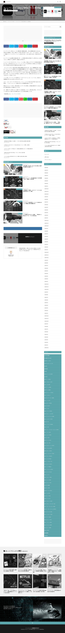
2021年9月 (46, 323)
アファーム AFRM (48, 387)
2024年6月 (46, 236)
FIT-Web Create (32, 629)
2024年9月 (46, 228)
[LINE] (25, 46)
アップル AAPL (47, 384)
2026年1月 (46, 186)
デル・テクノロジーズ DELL (49, 453)
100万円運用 (47, 355)
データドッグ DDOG (48, 456)
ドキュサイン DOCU (48, 464)
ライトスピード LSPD (48, 514)
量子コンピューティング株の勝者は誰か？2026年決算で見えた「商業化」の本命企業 (32, 179)
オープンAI (47, 408)
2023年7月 (46, 265)
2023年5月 (46, 270)
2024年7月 (46, 233)
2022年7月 (46, 297)
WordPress (42, 629)
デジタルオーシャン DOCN (49, 445)
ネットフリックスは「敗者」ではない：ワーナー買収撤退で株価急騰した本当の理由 (40, 571)
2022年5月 (46, 302)
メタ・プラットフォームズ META (50, 509)
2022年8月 (46, 294)
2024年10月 (46, 225)
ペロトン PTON (47, 495)
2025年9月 (46, 196)
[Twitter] (11, 46)
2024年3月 (46, 244)
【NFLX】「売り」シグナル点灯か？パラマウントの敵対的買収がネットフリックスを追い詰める (10, 591)
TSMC (46, 376)
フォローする (30, 238)
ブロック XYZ (47, 487)
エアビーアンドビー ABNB (49, 397)
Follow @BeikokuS (26, 250)
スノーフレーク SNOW (49, 424)
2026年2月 (46, 183)
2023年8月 (46, 262)
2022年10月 (46, 289)
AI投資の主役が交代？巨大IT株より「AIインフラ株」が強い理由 (14, 152)
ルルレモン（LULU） (48, 519)
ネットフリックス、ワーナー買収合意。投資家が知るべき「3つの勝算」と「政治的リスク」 (25, 591)
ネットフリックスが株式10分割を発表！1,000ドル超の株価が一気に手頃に (40, 591)
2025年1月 (46, 217)
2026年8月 (46, 167)
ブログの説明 (47, 485)
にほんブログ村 (6, 121)
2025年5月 (46, 207)
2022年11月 (46, 286)
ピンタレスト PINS (48, 477)
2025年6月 (46, 204)
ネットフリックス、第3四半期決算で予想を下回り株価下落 (54, 591)
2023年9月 (46, 260)
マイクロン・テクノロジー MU (57, 49)
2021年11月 (46, 318)
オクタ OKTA (47, 405)
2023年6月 (46, 268)
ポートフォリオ (47, 498)
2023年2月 (46, 278)
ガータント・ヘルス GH (49, 413)
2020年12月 (46, 347)
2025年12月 (46, 188)
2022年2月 (46, 310)
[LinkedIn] (29, 46)
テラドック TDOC (48, 440)
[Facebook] (6, 46)
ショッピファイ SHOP (49, 419)
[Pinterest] (35, 46)
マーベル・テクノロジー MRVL (50, 506)
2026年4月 (46, 178)
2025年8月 (46, 199)
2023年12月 (46, 252)
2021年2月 (46, 342)
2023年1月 (46, 281)
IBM (46, 371)
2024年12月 (46, 220)
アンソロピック (20, 201)
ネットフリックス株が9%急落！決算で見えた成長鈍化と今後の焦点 (10, 570)
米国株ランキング (6, 124)
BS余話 (46, 368)
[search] (60, 27)
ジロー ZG (47, 421)
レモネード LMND (48, 527)
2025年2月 (46, 215)
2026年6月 (46, 172)
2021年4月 (46, 337)
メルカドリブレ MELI (48, 511)
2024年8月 (46, 231)
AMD (46, 366)
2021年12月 (46, 315)
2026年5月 (46, 175)
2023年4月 (46, 273)
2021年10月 (46, 321)
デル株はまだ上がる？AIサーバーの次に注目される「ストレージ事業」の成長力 (17, 144)
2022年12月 (46, 284)
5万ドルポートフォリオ (49, 363)
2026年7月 (46, 170)
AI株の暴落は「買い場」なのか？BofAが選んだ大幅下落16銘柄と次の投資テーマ (32, 166)
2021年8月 (46, 326)
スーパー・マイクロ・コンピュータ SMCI (52, 429)
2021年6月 (46, 331)
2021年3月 (46, 339)
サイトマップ (8, 1)
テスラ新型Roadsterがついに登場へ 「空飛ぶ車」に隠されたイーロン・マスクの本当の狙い (32, 215)
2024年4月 (46, 241)
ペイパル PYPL (47, 493)
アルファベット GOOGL (49, 392)
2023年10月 (46, 257)
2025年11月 (46, 191)
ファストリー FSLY (48, 482)
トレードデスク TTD (48, 461)
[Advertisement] (23, 33)
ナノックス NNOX (48, 466)
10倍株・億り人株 (48, 358)
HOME (5, 21)
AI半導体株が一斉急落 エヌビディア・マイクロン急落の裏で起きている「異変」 (32, 191)
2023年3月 (46, 276)
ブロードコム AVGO (48, 490)
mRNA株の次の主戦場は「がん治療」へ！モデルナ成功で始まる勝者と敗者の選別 (17, 141)
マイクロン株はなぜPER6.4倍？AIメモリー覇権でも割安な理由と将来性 (15, 156)
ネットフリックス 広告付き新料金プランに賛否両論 (23, 21)
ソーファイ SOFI (48, 432)
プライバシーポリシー (48, 159)
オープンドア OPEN (48, 411)
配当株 (46, 535)
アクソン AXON (47, 379)
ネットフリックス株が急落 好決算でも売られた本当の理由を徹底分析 (25, 570)
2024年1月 (46, 249)
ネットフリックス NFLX (13, 10)
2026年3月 (46, 180)
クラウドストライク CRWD (49, 416)
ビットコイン (47, 474)
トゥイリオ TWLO (48, 458)
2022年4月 (46, 305)
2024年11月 (46, 223)
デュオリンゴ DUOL (48, 450)
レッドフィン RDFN (48, 522)
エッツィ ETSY (47, 400)
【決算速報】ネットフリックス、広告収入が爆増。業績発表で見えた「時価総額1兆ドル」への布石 (54, 571)
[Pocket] (21, 46)
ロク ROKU (47, 530)
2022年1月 (46, 313)
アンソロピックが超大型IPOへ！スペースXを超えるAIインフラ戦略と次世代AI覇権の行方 (32, 203)
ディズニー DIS (47, 442)
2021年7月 (46, 329)
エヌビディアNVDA (58, 80)
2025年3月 (46, 212)
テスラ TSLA (20, 213)
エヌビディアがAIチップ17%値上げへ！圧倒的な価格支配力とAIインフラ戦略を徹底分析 (18, 148)
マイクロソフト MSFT (48, 501)
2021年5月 (46, 334)
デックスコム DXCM (48, 448)
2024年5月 (46, 239)
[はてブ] (16, 46)
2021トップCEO (48, 360)
